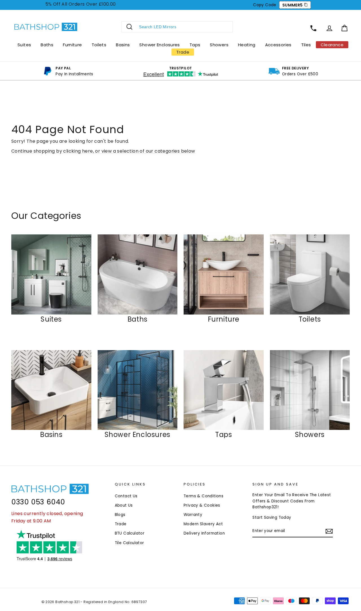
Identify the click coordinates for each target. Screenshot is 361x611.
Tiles (306, 45)
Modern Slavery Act (203, 524)
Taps (195, 45)
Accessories (278, 45)
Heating (247, 45)
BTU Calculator (130, 533)
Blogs (120, 514)
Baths (47, 45)
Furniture (72, 45)
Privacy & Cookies (202, 505)
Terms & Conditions (203, 496)
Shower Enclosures (159, 45)
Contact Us (126, 496)
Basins (123, 45)
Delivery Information (204, 533)
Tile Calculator (129, 543)
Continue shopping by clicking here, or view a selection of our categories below (103, 151)
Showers (219, 45)
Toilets (99, 45)
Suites (24, 45)
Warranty (193, 514)
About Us (124, 505)
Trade (121, 524)
